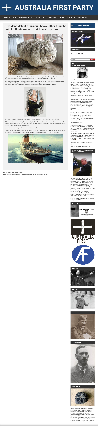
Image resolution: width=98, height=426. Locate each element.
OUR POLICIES (40, 17)
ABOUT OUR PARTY (10, 17)
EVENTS (61, 17)
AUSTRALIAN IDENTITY (26, 17)
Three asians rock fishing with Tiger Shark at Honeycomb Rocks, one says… (25, 174)
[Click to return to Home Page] (83, 27)
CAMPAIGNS (52, 17)
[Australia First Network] (83, 211)
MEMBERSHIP (71, 17)
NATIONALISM (82, 17)
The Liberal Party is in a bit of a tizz (13, 172)
